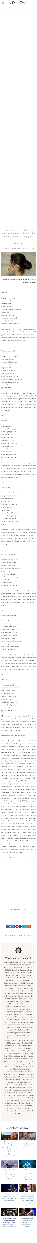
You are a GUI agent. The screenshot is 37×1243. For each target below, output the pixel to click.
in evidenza (21, 910)
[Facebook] (3, 3)
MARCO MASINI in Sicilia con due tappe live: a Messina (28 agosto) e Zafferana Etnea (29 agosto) (9, 1174)
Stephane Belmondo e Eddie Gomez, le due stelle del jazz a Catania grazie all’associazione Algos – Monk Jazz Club (9, 1222)
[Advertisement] (18, 887)
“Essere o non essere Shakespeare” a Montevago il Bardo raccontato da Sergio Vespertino (27, 1222)
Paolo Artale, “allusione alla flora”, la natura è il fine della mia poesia (27, 1144)
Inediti (20, 244)
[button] (34, 2)
